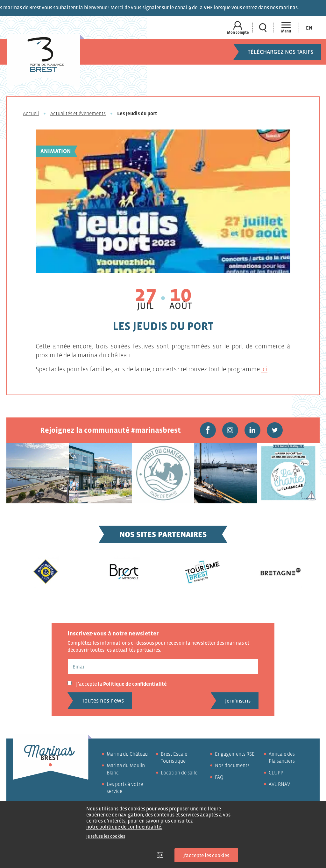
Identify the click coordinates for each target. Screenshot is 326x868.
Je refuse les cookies (105, 836)
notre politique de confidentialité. (124, 827)
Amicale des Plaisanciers (282, 757)
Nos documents (232, 765)
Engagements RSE (235, 754)
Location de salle (179, 772)
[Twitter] (275, 430)
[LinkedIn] (252, 430)
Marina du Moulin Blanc (126, 768)
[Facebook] (208, 430)
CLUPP (276, 772)
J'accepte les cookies (206, 855)
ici (264, 369)
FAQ (219, 777)
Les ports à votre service (125, 787)
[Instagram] (230, 430)
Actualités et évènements (78, 113)
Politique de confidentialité (135, 684)
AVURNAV (279, 784)
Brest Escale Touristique (174, 757)
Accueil (31, 113)
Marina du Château (127, 754)
